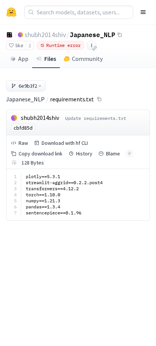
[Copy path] (99, 99)
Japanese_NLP (92, 34)
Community (87, 58)
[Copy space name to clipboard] (119, 35)
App (23, 58)
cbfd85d (23, 127)
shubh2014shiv (45, 34)
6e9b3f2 (28, 85)
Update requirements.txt (95, 118)
